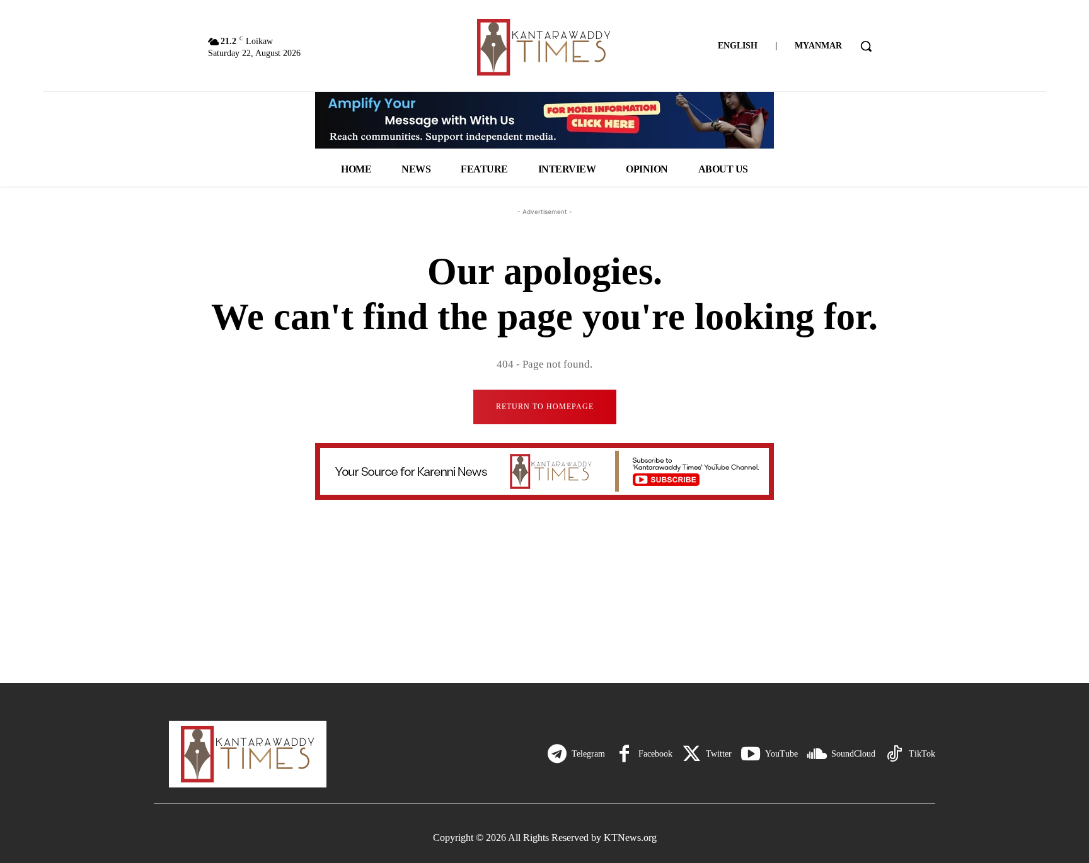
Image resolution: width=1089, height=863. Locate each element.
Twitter (719, 754)
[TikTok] (894, 754)
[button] (866, 46)
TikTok (922, 754)
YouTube (781, 754)
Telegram (588, 754)
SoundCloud (853, 754)
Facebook (655, 754)
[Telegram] (557, 754)
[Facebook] (623, 754)
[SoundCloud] (816, 754)
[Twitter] (691, 754)
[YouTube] (750, 754)
